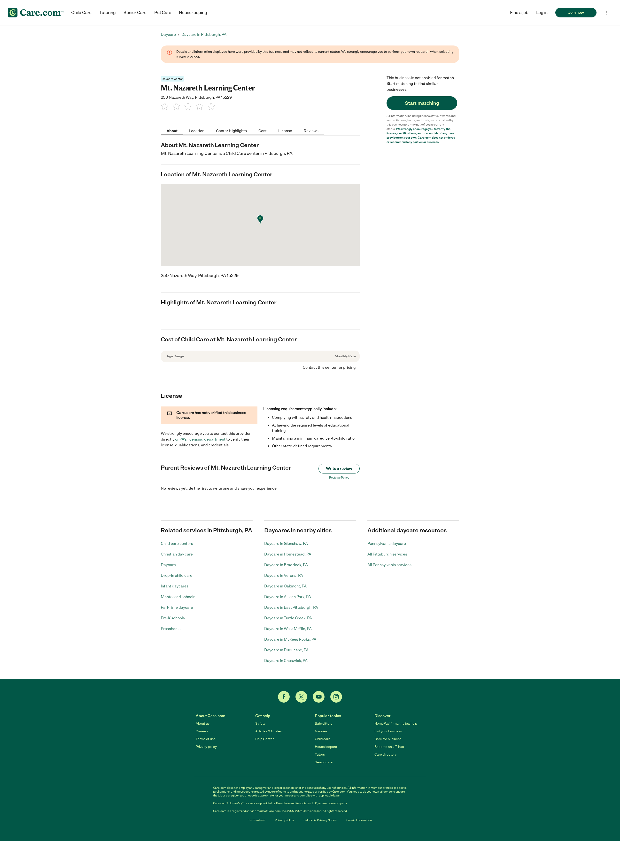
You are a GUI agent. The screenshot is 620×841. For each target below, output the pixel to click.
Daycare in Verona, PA (283, 575)
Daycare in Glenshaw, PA (286, 543)
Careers (202, 731)
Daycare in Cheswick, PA (286, 660)
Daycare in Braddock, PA (286, 565)
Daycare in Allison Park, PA (287, 596)
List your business (388, 731)
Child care (322, 739)
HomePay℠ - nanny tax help (395, 723)
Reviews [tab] (311, 130)
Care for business (387, 739)
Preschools (170, 628)
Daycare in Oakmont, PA (285, 586)
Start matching (422, 103)
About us (202, 723)
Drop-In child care (176, 575)
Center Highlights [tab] (231, 130)
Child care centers (177, 543)
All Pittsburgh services (387, 554)
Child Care (81, 12)
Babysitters (323, 723)
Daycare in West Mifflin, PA (288, 628)
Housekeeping (193, 12)
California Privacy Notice (320, 820)
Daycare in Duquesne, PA (286, 650)
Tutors (320, 754)
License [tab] (285, 130)
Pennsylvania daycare (386, 543)
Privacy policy (206, 747)
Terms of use (206, 739)
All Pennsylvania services (389, 565)
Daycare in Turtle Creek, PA (288, 618)
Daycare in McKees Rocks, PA (290, 639)
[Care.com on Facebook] (284, 697)
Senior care (324, 762)
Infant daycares (174, 586)
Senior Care (135, 12)
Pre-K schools (173, 618)
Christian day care (177, 554)
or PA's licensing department (200, 439)
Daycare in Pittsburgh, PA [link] (203, 34)
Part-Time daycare (177, 607)
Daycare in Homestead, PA (287, 554)
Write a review (339, 468)
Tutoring (107, 12)
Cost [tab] (262, 130)
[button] (542, 12)
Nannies (321, 731)
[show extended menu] (606, 12)
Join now (576, 12)
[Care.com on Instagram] (336, 697)
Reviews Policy (339, 477)
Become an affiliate (389, 747)
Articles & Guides (268, 731)
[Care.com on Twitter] (301, 697)
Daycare (168, 565)
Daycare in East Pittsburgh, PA (291, 607)
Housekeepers (326, 747)
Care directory (385, 754)
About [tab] (172, 130)
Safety (260, 723)
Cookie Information (359, 820)
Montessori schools (178, 596)
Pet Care (162, 12)
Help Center (264, 739)
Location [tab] (196, 130)
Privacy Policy (284, 820)
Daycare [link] (168, 34)
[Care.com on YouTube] (319, 697)
